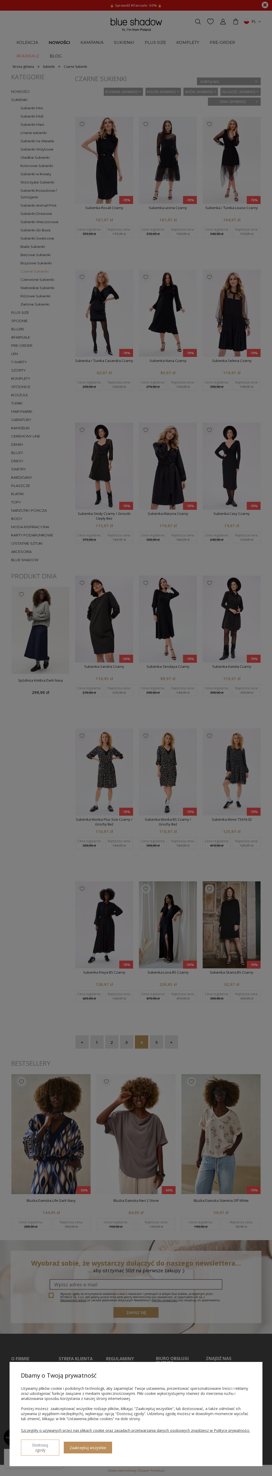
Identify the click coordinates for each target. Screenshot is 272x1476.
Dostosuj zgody (40, 1447)
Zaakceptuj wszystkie (88, 1447)
